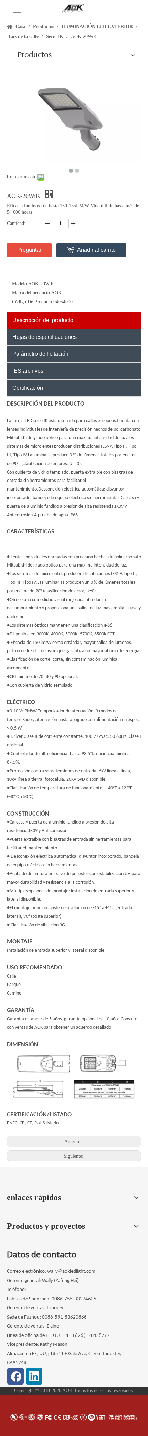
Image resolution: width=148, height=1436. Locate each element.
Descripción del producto (42, 320)
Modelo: (20, 283)
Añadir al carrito (96, 250)
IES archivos (27, 371)
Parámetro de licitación (40, 354)
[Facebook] (15, 1376)
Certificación (27, 388)
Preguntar (29, 250)
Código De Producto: (32, 301)
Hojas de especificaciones (44, 337)
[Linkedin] (34, 1376)
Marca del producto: (31, 292)
